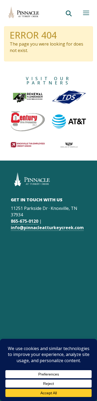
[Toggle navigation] (86, 13)
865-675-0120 (24, 221)
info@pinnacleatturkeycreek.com (47, 228)
